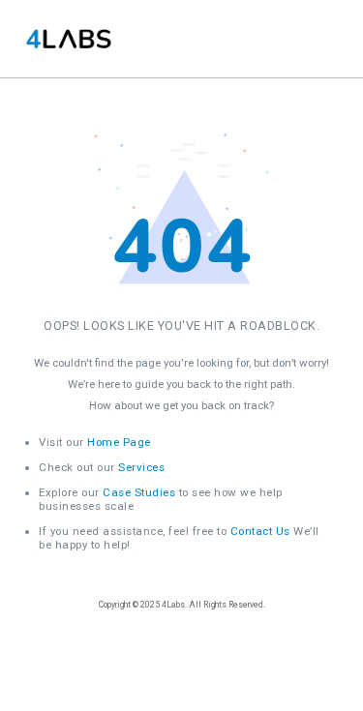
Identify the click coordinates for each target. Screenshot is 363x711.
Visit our (95, 442)
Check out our (102, 467)
